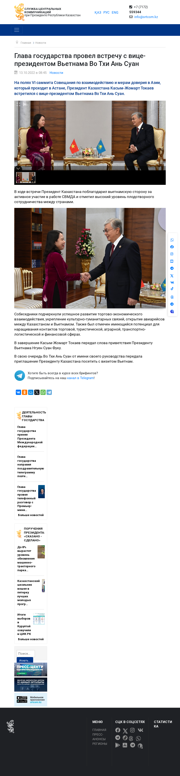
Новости (56, 73)
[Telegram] (49, 392)
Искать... (24, 660)
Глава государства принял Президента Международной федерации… (30, 436)
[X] (37, 392)
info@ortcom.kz (146, 17)
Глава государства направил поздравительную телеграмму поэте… (30, 466)
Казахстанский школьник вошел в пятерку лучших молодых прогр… (28, 592)
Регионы (99, 743)
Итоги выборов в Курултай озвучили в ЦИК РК (24, 624)
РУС (106, 13)
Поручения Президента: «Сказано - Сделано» (34, 534)
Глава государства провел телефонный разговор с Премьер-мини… (26, 498)
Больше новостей (31, 515)
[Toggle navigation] (17, 30)
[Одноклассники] (24, 392)
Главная (99, 730)
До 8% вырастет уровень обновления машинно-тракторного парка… (26, 558)
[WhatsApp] (43, 392)
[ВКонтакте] (18, 392)
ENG (115, 13)
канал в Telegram (80, 378)
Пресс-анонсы (99, 737)
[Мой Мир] (30, 392)
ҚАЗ (98, 13)
